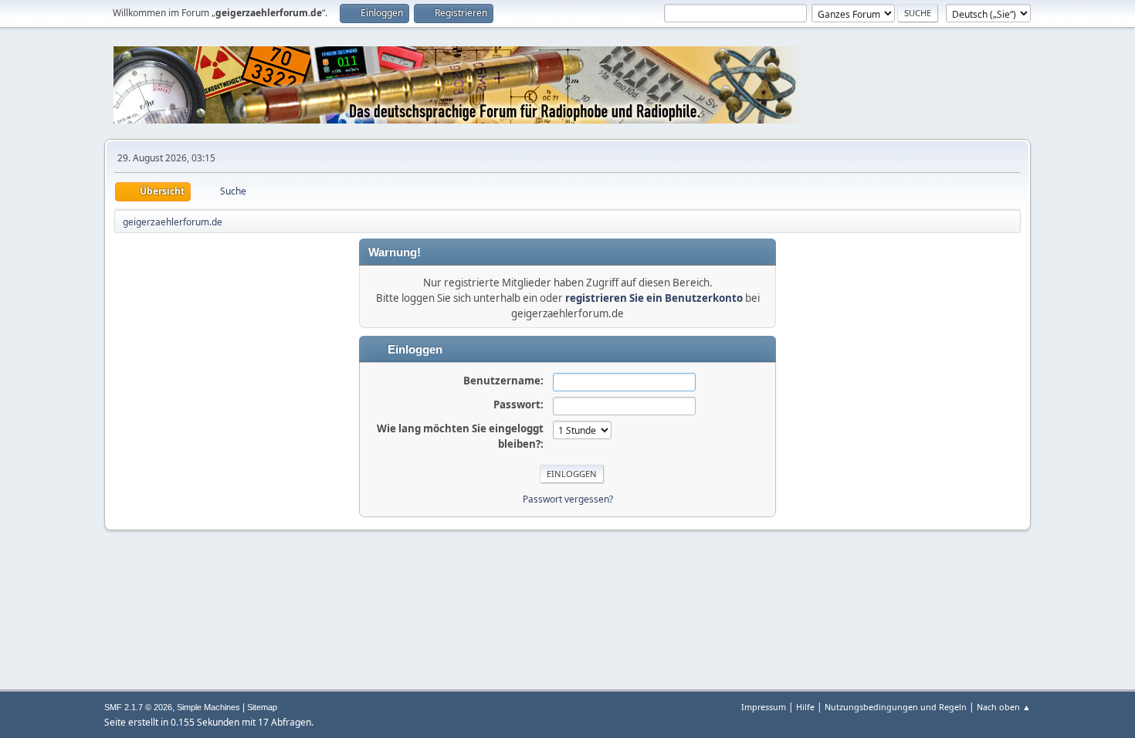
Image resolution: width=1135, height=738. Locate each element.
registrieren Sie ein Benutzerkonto (654, 298)
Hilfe (805, 707)
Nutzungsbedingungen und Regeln (896, 707)
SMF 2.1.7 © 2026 (138, 707)
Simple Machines (208, 707)
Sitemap (262, 707)
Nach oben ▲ (1004, 707)
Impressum (763, 707)
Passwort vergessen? (568, 499)
